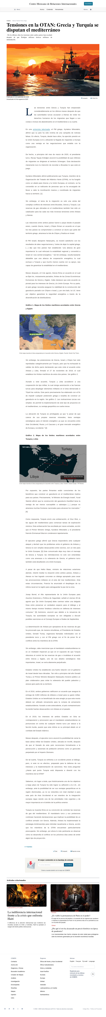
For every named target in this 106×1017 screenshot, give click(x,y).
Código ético (95, 98)
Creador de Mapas (17, 975)
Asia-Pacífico (44, 971)
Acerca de (14, 965)
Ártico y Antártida (45, 968)
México (42, 991)
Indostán (43, 985)
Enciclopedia (15, 985)
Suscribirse (88, 3)
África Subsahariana (47, 965)
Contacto (14, 961)
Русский (84, 961)
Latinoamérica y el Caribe (48, 988)
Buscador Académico (18, 971)
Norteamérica (44, 994)
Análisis (13, 978)
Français (78, 961)
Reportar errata (76, 851)
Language (92, 961)
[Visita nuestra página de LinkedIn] (13, 1009)
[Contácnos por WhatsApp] (18, 1009)
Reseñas (14, 988)
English (72, 961)
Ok (93, 974)
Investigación (15, 981)
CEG (12, 998)
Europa (42, 978)
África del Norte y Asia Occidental (51, 961)
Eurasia (42, 975)
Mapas (13, 991)
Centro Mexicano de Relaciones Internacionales (53, 3)
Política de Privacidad (96, 1009)
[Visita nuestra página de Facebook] (5, 1009)
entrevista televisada (41, 129)
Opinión (13, 994)
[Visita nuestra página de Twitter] (9, 1009)
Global (42, 981)
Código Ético (86, 1009)
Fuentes (29, 847)
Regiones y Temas (17, 968)
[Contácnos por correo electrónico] (22, 1009)
